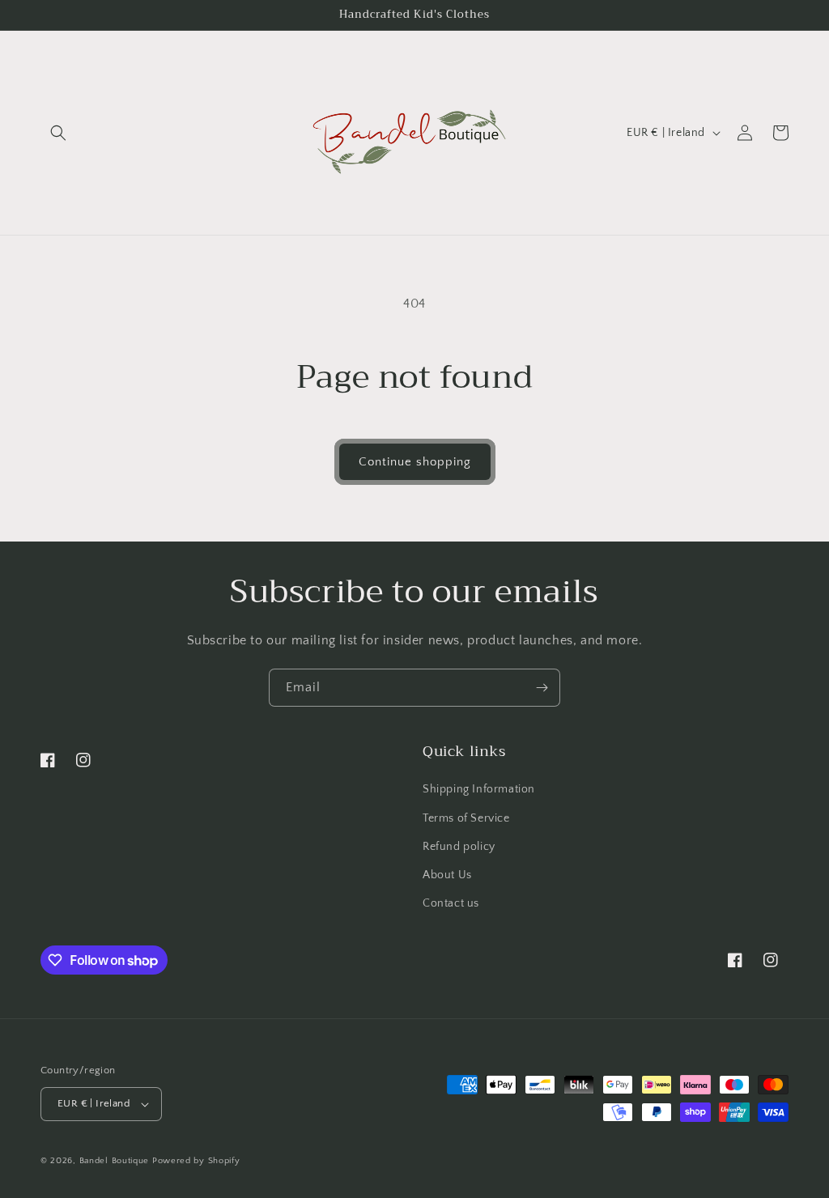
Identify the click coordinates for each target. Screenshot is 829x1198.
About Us (447, 875)
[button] (58, 133)
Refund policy (459, 846)
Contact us (451, 903)
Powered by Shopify (196, 1161)
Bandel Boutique (114, 1161)
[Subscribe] (541, 688)
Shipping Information (479, 789)
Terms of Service (466, 818)
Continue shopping (415, 462)
